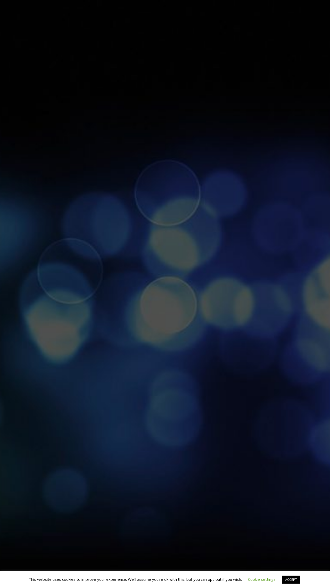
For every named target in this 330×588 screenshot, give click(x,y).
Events (212, 8)
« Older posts (25, 259)
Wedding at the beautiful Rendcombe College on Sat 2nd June (226, 176)
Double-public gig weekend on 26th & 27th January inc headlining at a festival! (102, 183)
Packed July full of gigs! (40, 159)
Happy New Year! (102, 130)
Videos (277, 8)
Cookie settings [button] (262, 579)
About (195, 8)
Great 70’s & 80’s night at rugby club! (226, 117)
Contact (295, 8)
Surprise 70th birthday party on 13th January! (165, 204)
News (312, 8)
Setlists (230, 8)
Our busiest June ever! (288, 203)
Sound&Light (254, 8)
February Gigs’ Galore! (41, 49)
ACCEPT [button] (291, 579)
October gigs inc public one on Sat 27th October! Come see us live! (288, 55)
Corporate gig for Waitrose (165, 143)
